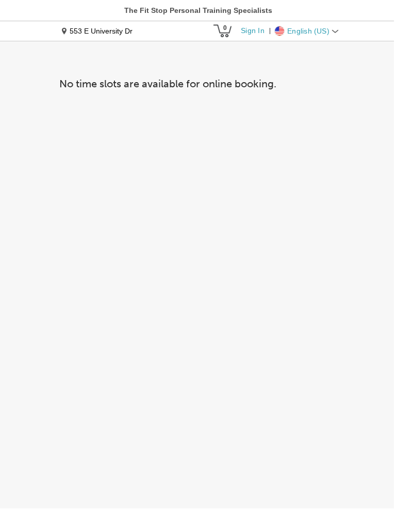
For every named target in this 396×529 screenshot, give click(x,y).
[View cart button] (222, 31)
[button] (198, 10)
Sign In (252, 30)
